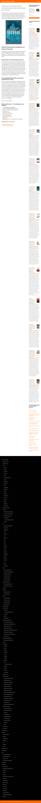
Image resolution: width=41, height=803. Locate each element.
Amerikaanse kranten (7, 686)
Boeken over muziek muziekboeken (32, 437)
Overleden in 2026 (6, 461)
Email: (30, 14)
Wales (5, 724)
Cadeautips (3, 732)
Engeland (5, 712)
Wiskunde (4, 796)
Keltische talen (5, 758)
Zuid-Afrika (6, 505)
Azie (3, 523)
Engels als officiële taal (7, 754)
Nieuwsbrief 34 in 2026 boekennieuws (33, 418)
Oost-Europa (5, 644)
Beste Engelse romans (7, 708)
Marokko (5, 489)
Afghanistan (6, 527)
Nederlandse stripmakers (8, 632)
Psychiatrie (5, 786)
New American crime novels (8, 698)
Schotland (6, 722)
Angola (5, 469)
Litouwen (5, 656)
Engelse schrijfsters (7, 716)
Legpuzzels (4, 740)
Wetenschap (4, 764)
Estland (5, 648)
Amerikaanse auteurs (7, 680)
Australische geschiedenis (8, 511)
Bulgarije (5, 646)
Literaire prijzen (4, 748)
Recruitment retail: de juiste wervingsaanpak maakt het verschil (33, 433)
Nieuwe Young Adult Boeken (8, 125)
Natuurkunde (5, 780)
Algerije (5, 467)
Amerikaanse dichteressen (8, 682)
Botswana (5, 471)
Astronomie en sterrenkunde (8, 768)
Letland (5, 654)
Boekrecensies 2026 (32, 442)
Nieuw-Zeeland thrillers (9, 519)
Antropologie (5, 766)
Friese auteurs (6, 636)
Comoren (5, 473)
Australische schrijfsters (8, 513)
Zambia (5, 501)
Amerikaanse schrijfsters (8, 688)
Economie (4, 770)
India (5, 535)
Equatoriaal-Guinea (7, 477)
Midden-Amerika (5, 606)
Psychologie (5, 788)
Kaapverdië (6, 481)
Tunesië (5, 499)
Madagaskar (6, 487)
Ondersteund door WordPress (19, 801)
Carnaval (4, 736)
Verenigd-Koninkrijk (6, 706)
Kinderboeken (5, 738)
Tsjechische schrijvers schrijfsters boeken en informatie (34, 448)
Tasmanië (5, 521)
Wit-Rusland (6, 672)
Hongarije (5, 652)
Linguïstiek (5, 778)
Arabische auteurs (6, 507)
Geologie (4, 774)
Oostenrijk (6, 614)
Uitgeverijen (4, 762)
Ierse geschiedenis (7, 602)
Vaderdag (4, 744)
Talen (3, 752)
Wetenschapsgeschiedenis (7, 794)
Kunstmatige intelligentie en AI (8, 776)
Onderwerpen (4, 750)
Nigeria (5, 491)
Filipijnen (5, 533)
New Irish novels (7, 604)
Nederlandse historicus (8, 628)
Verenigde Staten (6, 676)
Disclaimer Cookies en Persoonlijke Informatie (8, 801)
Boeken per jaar (4, 730)
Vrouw (4, 746)
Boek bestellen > (31, 136)
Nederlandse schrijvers (7, 620)
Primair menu (39, 1)
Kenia (5, 485)
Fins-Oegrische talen (6, 756)
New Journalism (6, 702)
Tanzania (5, 497)
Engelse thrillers (7, 718)
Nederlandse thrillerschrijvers (9, 634)
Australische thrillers (8, 515)
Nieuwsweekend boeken (33, 412)
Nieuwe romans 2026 (32, 410)
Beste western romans (8, 696)
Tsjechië (5, 670)
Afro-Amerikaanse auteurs (8, 678)
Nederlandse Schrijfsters (7, 638)
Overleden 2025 (5, 463)
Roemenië (5, 666)
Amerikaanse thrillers (8, 690)
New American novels (7, 700)
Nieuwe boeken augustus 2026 (34, 430)
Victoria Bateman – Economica (34, 420)
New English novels (7, 720)
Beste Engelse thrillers (8, 710)
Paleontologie (5, 782)
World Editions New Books (33, 428)
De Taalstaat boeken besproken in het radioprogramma (34, 423)
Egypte (5, 475)
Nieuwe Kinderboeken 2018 (8, 124)
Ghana (5, 479)
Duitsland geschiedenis (9, 612)
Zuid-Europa (5, 728)
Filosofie (4, 772)
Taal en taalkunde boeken (7, 760)
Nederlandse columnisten (8, 622)
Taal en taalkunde (6, 792)
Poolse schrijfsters (8, 664)
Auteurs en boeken (5, 459)
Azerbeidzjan (6, 529)
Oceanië (4, 642)
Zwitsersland (6, 618)
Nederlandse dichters (7, 626)
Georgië (5, 650)
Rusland (5, 668)
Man (3, 742)
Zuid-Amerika (5, 726)
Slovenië (5, 616)
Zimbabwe (5, 503)
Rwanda (5, 493)
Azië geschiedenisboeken (8, 525)
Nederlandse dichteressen (8, 640)
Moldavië (5, 658)
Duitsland (5, 610)
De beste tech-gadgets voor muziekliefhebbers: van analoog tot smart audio (34, 415)
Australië (4, 509)
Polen (5, 662)
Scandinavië (5, 674)
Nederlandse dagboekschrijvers (9, 624)
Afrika (4, 465)
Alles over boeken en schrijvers (8, 1)
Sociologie (5, 790)
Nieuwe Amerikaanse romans (9, 704)
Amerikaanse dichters (7, 684)
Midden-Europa (5, 608)
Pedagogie (4, 784)
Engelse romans (6, 714)
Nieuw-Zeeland (6, 517)
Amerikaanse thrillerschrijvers (9, 692)
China (5, 531)
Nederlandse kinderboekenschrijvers (10, 630)
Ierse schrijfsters (7, 600)
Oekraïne (5, 660)
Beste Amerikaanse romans (8, 694)
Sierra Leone (6, 495)
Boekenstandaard (6, 734)
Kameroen (5, 483)
